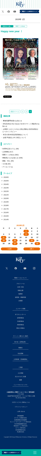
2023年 (6, 188)
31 (37, 243)
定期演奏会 (20, 318)
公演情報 (5, 152)
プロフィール (20, 283)
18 (4, 240)
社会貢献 (20, 353)
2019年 (6, 202)
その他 (4, 164)
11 (3, 237)
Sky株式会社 (20, 431)
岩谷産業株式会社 (20, 430)
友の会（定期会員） (20, 342)
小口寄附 (20, 373)
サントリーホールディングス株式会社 (20, 421)
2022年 (6, 191)
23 (32, 240)
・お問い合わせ (20, 411)
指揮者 (20, 294)
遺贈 (20, 380)
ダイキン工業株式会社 (20, 417)
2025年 (6, 181)
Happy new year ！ (12, 31)
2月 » (32, 249)
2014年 (6, 219)
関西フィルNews (20, 26)
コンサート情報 (20, 308)
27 (15, 243)
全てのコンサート (20, 314)
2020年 (6, 198)
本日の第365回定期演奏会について (15, 135)
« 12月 (9, 249)
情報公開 (20, 290)
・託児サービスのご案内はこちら (20, 402)
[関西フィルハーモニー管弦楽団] (20, 260)
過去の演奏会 (20, 328)
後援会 (20, 347)
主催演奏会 (20, 321)
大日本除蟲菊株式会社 (20, 424)
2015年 (6, 216)
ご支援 (20, 367)
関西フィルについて (20, 278)
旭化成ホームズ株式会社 (20, 425)
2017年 (6, 209)
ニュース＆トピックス (20, 385)
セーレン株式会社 (20, 427)
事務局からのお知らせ (10, 158)
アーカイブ (6, 167)
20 (15, 240)
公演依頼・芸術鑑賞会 (20, 359)
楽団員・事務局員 (20, 297)
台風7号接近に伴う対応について (14, 137)
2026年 (6, 177)
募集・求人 (6, 161)
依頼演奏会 (20, 324)
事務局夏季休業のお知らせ (12, 121)
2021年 (6, 195)
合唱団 (20, 300)
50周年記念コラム (8, 149)
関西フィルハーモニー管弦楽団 (20, 5)
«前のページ (14, 111)
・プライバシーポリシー (20, 406)
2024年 (6, 184)
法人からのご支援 (20, 376)
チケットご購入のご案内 (20, 336)
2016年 (6, 212)
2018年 (6, 205)
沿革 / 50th (20, 287)
